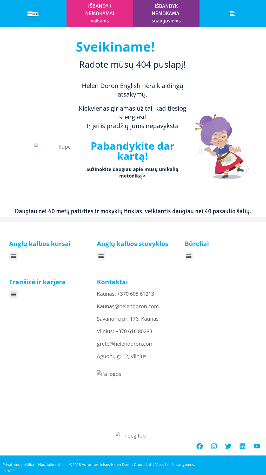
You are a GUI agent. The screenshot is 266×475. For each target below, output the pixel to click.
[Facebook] (199, 446)
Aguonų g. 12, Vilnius (122, 356)
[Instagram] (214, 446)
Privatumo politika (18, 464)
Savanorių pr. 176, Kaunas (128, 318)
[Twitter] (228, 446)
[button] (232, 13)
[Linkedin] (242, 446)
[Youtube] (256, 446)
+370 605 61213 (135, 293)
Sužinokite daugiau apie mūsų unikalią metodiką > (132, 172)
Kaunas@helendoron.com (128, 306)
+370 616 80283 (133, 331)
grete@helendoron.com (125, 343)
